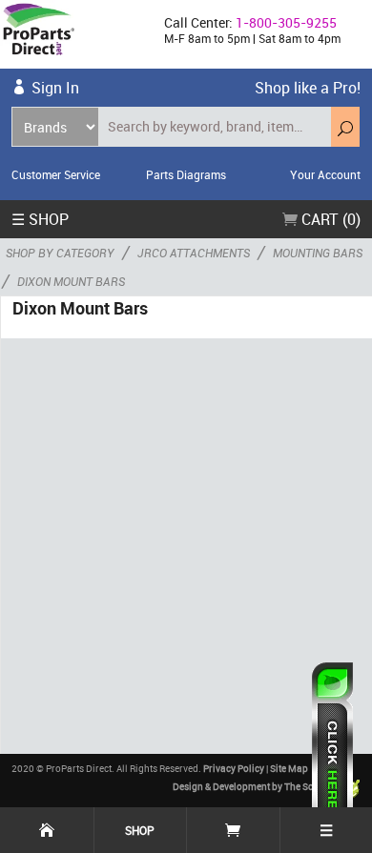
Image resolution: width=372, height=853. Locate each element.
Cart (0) (329, 219)
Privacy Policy (233, 768)
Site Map (289, 768)
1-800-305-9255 (286, 22)
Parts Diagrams (186, 174)
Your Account (325, 174)
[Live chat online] (332, 748)
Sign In (55, 87)
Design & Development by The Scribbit (256, 786)
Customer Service (55, 174)
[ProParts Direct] (74, 34)
